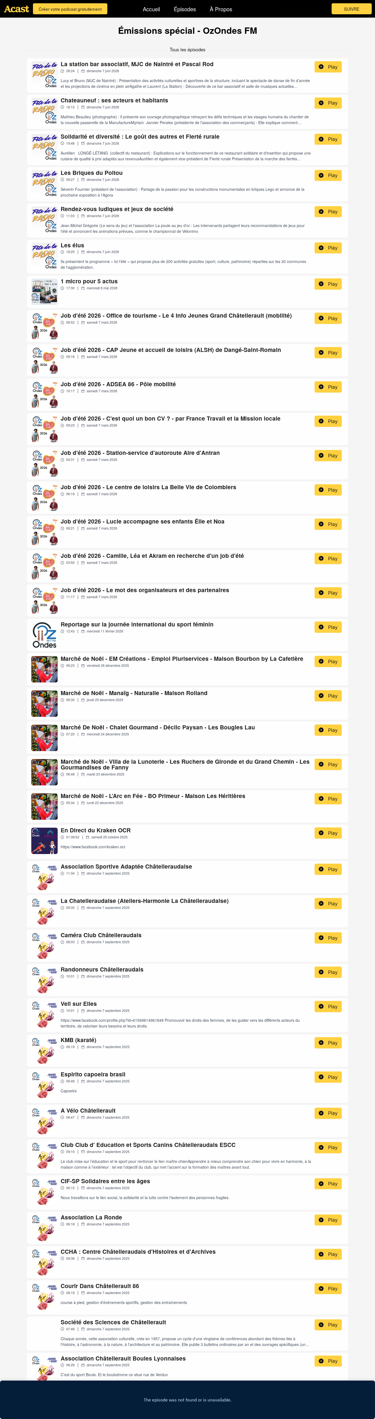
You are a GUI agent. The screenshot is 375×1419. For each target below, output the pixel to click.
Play (333, 67)
